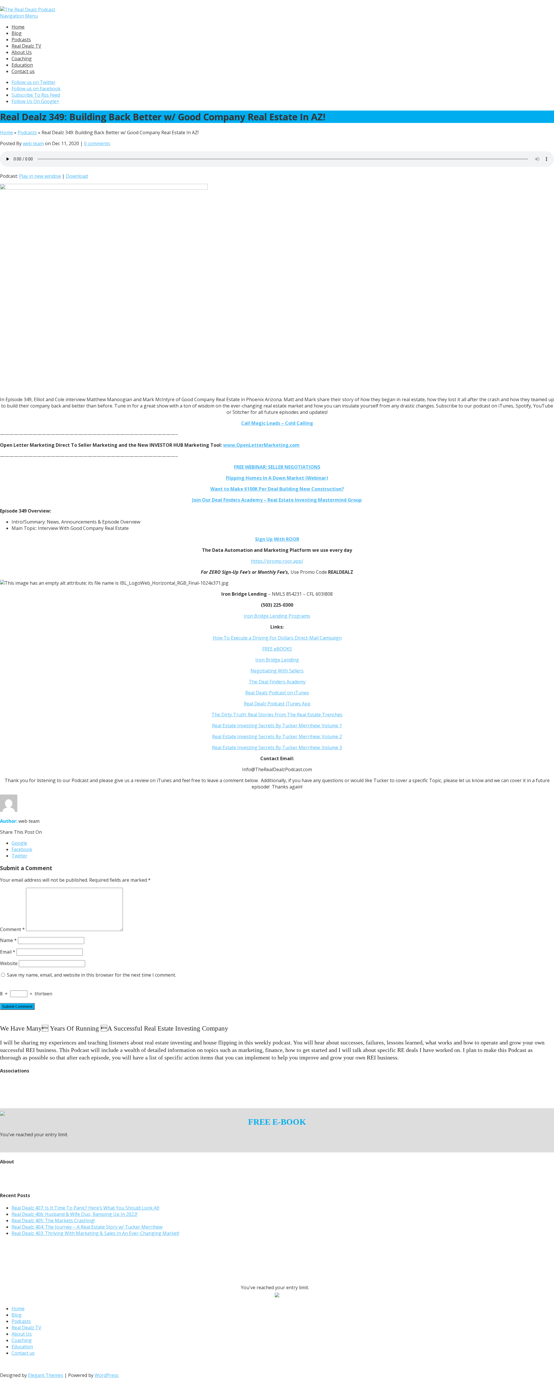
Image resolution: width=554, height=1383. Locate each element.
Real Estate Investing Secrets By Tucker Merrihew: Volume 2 (277, 736)
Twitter (19, 856)
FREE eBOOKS (277, 649)
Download (77, 176)
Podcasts (21, 39)
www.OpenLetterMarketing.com (261, 445)
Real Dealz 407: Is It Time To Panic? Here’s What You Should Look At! (85, 1208)
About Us (22, 52)
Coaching (22, 58)
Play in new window (40, 176)
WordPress (107, 1375)
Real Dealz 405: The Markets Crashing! (53, 1220)
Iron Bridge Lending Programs (277, 616)
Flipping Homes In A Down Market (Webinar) (277, 478)
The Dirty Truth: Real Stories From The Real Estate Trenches (277, 714)
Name (8, 940)
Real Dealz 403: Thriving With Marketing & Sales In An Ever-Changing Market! (95, 1233)
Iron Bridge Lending (277, 660)
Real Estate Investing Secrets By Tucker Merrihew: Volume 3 (277, 747)
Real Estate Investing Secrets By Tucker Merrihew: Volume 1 (277, 725)
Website (9, 963)
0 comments (97, 143)
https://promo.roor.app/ (277, 561)
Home (18, 27)
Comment (12, 929)
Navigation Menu (19, 16)
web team (33, 143)
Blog (17, 33)
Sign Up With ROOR (277, 539)
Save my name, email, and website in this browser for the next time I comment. (91, 975)
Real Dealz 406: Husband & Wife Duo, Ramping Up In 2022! (74, 1214)
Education (22, 65)
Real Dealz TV (26, 46)
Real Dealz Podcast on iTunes (277, 692)
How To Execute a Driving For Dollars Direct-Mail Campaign (277, 638)
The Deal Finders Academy (277, 682)
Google (19, 843)
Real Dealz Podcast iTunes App (277, 703)
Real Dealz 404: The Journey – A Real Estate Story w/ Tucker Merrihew (87, 1227)
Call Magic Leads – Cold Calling (277, 423)
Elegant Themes (45, 1375)
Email (7, 952)
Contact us (23, 71)
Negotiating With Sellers (277, 671)
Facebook (22, 849)
